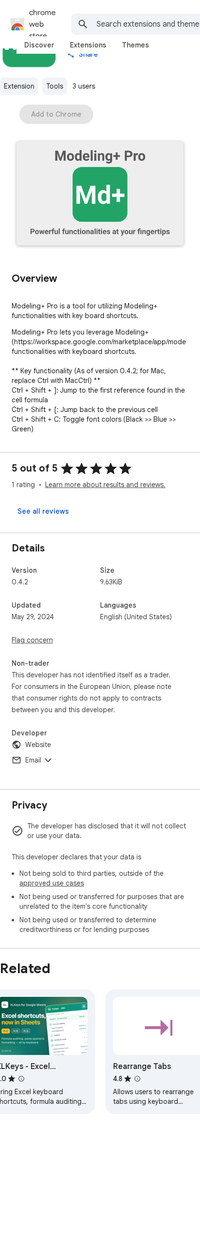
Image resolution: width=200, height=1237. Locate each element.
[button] (100, 194)
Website (38, 744)
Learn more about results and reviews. (105, 484)
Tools (54, 86)
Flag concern (32, 640)
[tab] (39, 45)
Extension (19, 86)
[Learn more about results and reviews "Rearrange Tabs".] (137, 1078)
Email (33, 760)
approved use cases (51, 883)
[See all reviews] (43, 511)
